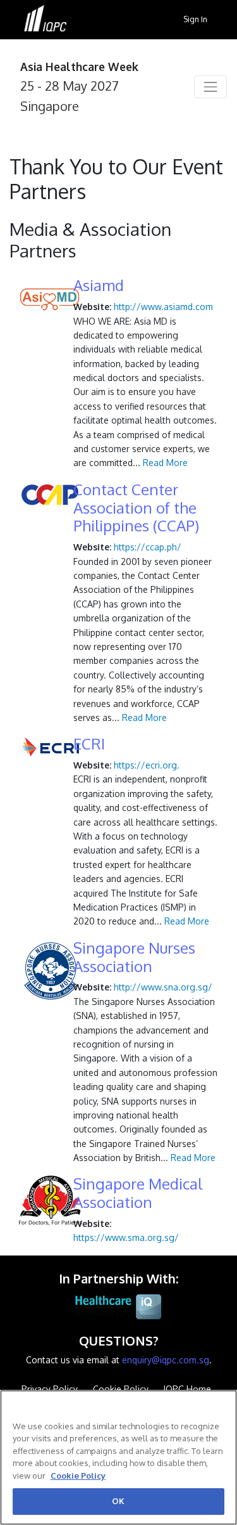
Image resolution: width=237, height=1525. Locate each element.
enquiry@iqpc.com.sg (165, 1359)
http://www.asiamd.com (163, 306)
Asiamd (98, 285)
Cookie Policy (78, 1475)
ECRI (89, 744)
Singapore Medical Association (137, 1193)
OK (118, 1501)
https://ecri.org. (146, 765)
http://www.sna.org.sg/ (163, 987)
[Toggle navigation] (210, 86)
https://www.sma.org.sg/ (126, 1237)
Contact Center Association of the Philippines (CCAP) (136, 508)
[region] (118, 1457)
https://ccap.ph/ (147, 547)
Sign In (195, 19)
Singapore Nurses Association (134, 957)
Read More (165, 462)
